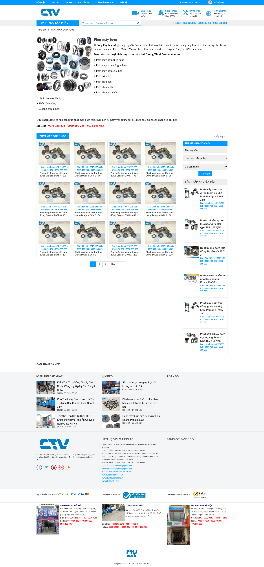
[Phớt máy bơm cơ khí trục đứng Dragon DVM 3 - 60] (54, 193)
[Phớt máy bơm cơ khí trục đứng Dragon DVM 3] (90, 232)
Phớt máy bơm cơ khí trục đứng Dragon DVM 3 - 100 (53, 174)
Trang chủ (41, 29)
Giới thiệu (41, 3)
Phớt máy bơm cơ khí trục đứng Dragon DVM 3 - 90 (88, 174)
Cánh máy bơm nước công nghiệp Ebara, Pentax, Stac (141, 418)
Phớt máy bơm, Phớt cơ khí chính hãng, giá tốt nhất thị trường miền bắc (140, 403)
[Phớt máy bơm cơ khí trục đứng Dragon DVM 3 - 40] (125, 193)
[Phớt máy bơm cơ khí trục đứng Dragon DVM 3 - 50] (90, 193)
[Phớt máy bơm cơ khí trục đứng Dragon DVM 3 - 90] (90, 153)
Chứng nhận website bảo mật (179, 494)
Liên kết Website (105, 3)
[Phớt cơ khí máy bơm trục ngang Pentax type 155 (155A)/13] (191, 338)
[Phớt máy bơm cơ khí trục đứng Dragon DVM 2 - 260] (125, 232)
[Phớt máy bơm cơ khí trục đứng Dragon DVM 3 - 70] (161, 153)
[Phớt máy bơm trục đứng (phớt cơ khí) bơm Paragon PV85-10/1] (191, 307)
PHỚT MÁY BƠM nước (62, 29)
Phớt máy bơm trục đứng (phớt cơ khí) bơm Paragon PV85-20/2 (212, 194)
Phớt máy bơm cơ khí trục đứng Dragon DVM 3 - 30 (159, 213)
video (69, 3)
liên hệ (123, 3)
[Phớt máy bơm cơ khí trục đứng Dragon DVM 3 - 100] (54, 153)
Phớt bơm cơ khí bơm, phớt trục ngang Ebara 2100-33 (213, 279)
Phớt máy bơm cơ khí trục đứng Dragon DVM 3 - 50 (88, 213)
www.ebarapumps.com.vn (112, 478)
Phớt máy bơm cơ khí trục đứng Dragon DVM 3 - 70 (159, 174)
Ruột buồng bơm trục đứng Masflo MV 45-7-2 (212, 251)
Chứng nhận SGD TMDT (112, 494)
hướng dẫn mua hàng (190, 3)
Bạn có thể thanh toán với (48, 494)
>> (121, 264)
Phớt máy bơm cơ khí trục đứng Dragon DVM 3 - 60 (53, 213)
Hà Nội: (177, 23)
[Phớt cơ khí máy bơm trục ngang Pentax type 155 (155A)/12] (191, 224)
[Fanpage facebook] (39, 467)
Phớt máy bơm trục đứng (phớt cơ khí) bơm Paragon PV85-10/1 (212, 308)
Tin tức (55, 3)
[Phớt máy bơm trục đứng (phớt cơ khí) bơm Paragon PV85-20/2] (191, 193)
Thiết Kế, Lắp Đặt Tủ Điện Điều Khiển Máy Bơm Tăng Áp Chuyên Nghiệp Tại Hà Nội (75, 420)
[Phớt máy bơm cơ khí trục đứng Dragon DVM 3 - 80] (125, 153)
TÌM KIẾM (205, 174)
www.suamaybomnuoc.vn (112, 475)
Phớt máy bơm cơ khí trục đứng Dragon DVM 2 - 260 (124, 253)
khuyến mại (84, 3)
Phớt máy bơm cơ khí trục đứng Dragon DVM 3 (88, 253)
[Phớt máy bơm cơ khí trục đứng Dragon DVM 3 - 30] (161, 193)
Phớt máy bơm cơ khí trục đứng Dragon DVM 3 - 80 (124, 174)
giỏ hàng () (219, 3)
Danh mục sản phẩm (54, 23)
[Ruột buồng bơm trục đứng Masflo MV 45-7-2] (191, 251)
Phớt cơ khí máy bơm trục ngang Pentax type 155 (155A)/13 (212, 337)
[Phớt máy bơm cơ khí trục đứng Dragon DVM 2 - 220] (161, 232)
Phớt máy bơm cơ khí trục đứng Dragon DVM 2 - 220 (159, 253)
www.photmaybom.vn (110, 481)
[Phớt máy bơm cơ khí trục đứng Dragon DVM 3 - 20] (54, 232)
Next (113, 264)
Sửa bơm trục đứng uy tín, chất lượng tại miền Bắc (139, 384)
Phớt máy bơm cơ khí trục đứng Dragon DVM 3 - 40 (124, 213)
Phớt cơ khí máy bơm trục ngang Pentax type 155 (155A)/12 (212, 224)
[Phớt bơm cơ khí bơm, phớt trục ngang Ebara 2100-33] (191, 279)
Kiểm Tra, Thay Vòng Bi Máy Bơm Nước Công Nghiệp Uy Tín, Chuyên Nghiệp (76, 386)
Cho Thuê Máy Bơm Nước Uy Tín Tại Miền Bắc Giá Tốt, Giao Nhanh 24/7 (75, 403)
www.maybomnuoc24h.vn (120, 472)
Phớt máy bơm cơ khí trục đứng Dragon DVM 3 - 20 (53, 253)
